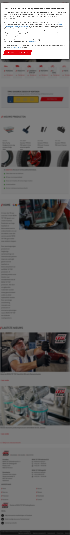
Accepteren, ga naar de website (17, 52)
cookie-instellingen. (15, 47)
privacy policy (32, 41)
